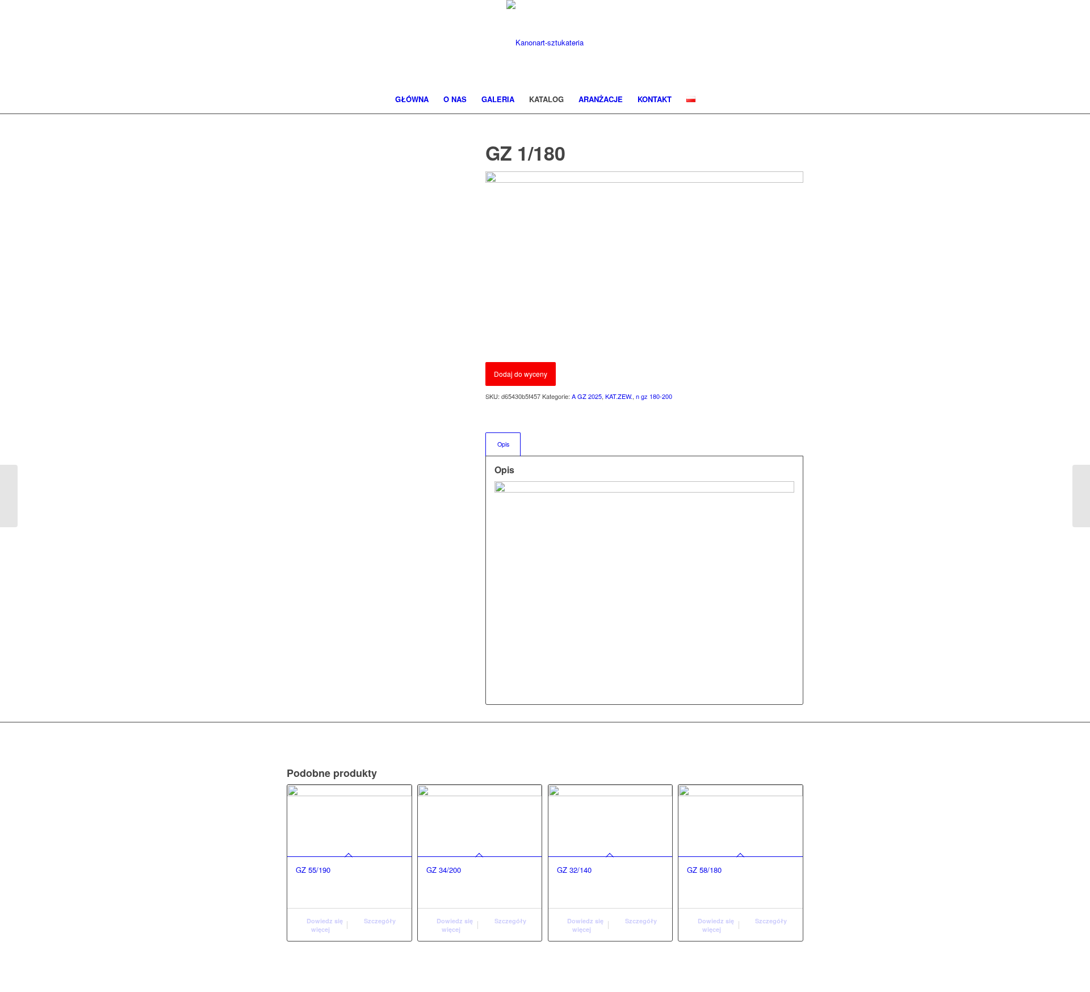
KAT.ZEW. (618, 396)
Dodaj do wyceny (520, 374)
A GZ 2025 (587, 396)
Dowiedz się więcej (324, 925)
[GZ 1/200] (1081, 496)
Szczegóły (379, 921)
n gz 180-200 (654, 396)
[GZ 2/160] (9, 496)
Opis (503, 444)
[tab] (503, 444)
